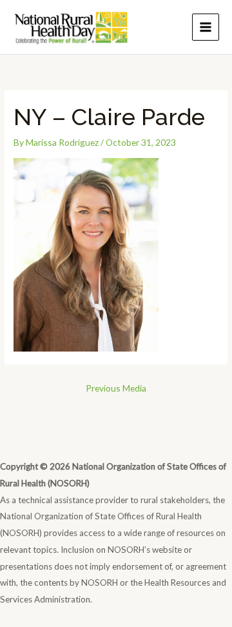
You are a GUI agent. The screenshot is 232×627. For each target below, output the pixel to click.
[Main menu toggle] (206, 27)
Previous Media (116, 388)
